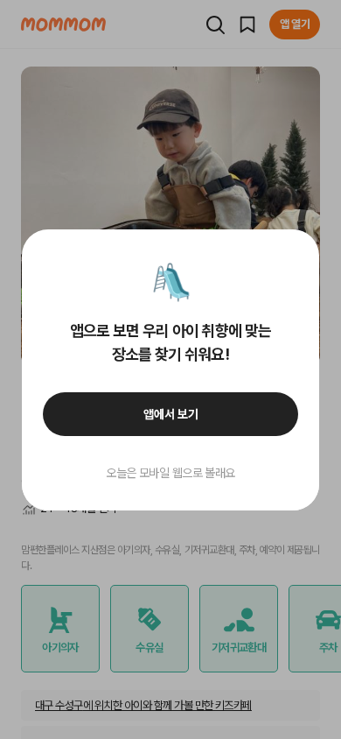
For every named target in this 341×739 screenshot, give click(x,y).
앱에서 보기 (170, 414)
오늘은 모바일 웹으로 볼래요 (170, 473)
